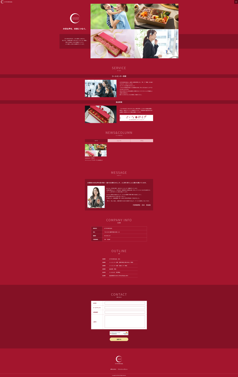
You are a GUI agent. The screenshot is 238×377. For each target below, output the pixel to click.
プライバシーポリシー (123, 369)
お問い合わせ (113, 369)
